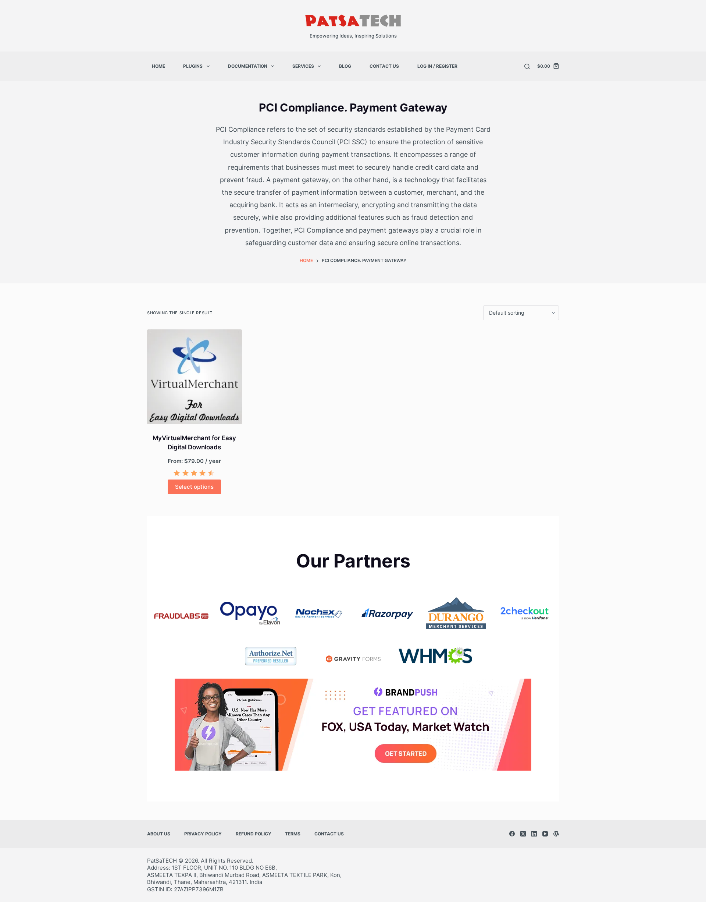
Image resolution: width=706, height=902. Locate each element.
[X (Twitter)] (523, 833)
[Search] (527, 66)
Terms (292, 833)
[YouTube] (545, 833)
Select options (194, 486)
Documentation (247, 66)
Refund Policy (253, 833)
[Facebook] (512, 833)
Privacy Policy (203, 833)
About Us (158, 833)
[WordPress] (556, 833)
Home (158, 66)
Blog (345, 66)
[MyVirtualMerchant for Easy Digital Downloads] (194, 376)
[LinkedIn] (534, 833)
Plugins (193, 66)
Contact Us (384, 66)
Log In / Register (437, 66)
